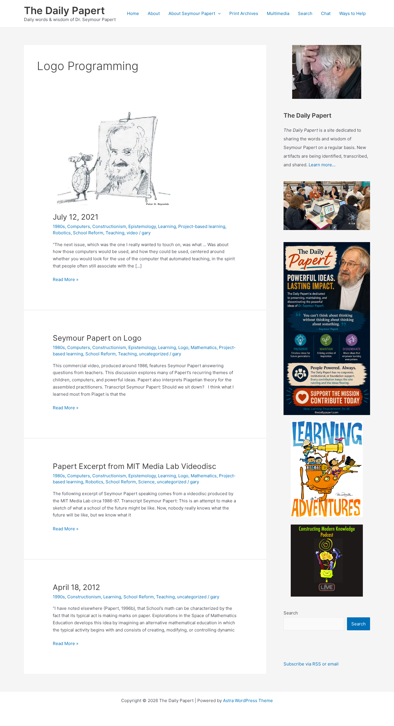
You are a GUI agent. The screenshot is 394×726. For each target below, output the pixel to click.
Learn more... (322, 164)
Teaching (115, 232)
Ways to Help (352, 13)
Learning (167, 226)
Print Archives (243, 13)
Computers (78, 226)
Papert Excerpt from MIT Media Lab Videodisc (134, 466)
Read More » (65, 279)
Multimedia (278, 13)
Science (146, 481)
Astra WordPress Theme (248, 700)
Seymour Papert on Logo (97, 337)
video (132, 232)
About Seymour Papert (191, 13)
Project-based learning (201, 226)
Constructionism (109, 226)
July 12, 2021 (75, 216)
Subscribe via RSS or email (311, 664)
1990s (59, 596)
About (154, 13)
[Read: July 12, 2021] (112, 158)
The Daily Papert (64, 10)
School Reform (88, 232)
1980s (59, 226)
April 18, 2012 (76, 587)
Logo (183, 347)
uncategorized (153, 354)
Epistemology (142, 226)
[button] (218, 13)
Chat (326, 13)
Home (133, 13)
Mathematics (204, 347)
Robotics (62, 232)
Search (305, 13)
